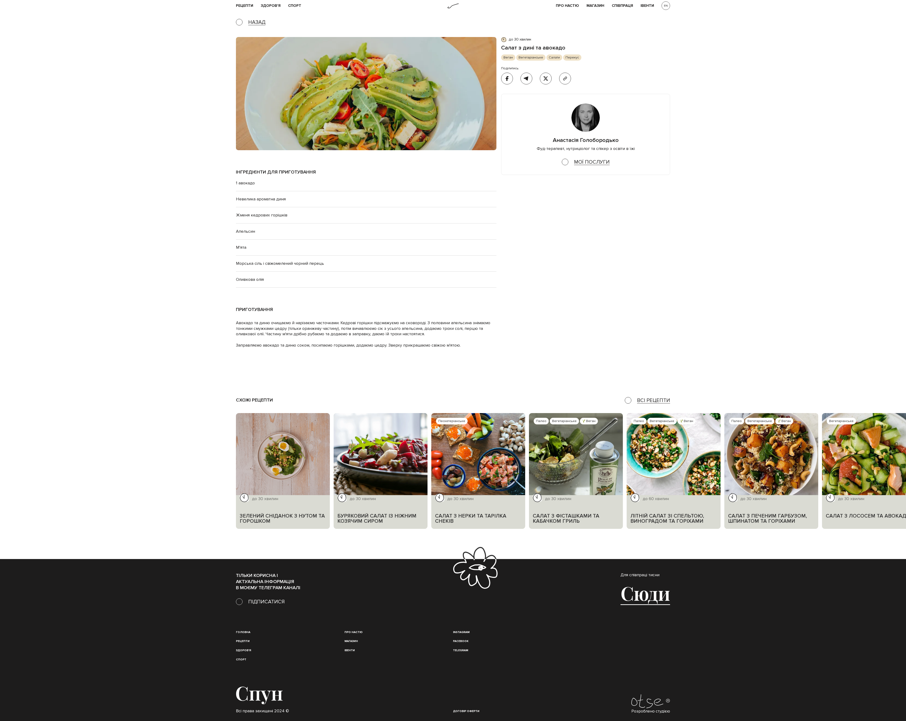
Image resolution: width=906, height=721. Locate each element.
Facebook (461, 641)
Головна (243, 632)
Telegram (460, 650)
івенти (647, 6)
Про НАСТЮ (567, 6)
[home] (453, 5)
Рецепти (243, 641)
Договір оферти (466, 711)
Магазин (595, 6)
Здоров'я (271, 6)
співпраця (622, 6)
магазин (351, 641)
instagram (461, 632)
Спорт (294, 6)
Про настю (353, 632)
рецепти (244, 6)
